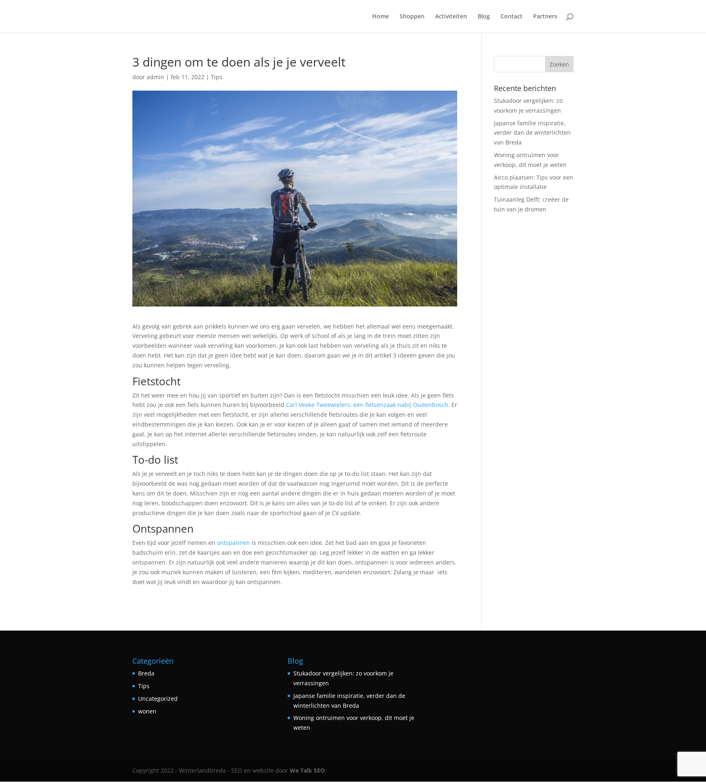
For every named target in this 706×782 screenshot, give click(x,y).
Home (380, 16)
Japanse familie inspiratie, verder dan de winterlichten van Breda (532, 133)
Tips (216, 77)
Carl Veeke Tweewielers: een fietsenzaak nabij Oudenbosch (367, 405)
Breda (146, 673)
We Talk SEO (307, 770)
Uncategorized (158, 698)
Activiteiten (451, 16)
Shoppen (412, 16)
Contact (511, 16)
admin (155, 77)
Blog (484, 16)
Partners (545, 16)
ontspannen (233, 543)
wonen (147, 711)
